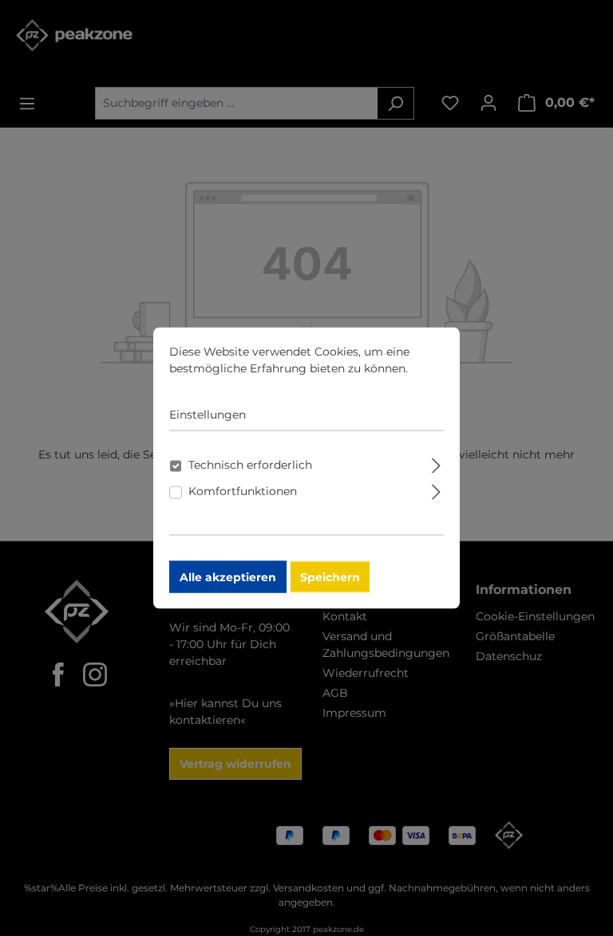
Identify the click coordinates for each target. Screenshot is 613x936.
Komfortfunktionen (242, 491)
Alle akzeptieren (228, 577)
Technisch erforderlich (250, 465)
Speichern (330, 577)
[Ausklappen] (436, 464)
